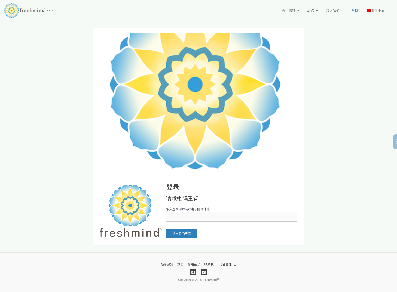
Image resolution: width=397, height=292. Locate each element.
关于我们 (288, 10)
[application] (297, 10)
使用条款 (194, 264)
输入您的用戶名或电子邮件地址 (188, 209)
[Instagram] (204, 272)
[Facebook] (193, 272)
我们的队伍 (228, 264)
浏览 (310, 10)
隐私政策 (167, 264)
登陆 (355, 10)
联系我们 (210, 264)
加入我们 (333, 10)
